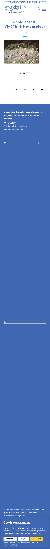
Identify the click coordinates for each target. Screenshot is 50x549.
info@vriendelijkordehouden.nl (16, 126)
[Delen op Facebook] (8, 89)
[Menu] (43, 9)
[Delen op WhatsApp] (25, 89)
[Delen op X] (16, 89)
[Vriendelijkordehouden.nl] (21, 9)
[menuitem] (37, 9)
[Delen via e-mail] (42, 89)
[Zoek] (37, 9)
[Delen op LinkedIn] (33, 89)
